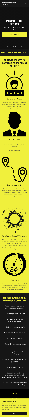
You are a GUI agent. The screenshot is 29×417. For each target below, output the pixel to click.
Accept (14, 413)
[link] (10, 4)
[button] (25, 3)
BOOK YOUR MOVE (14, 34)
